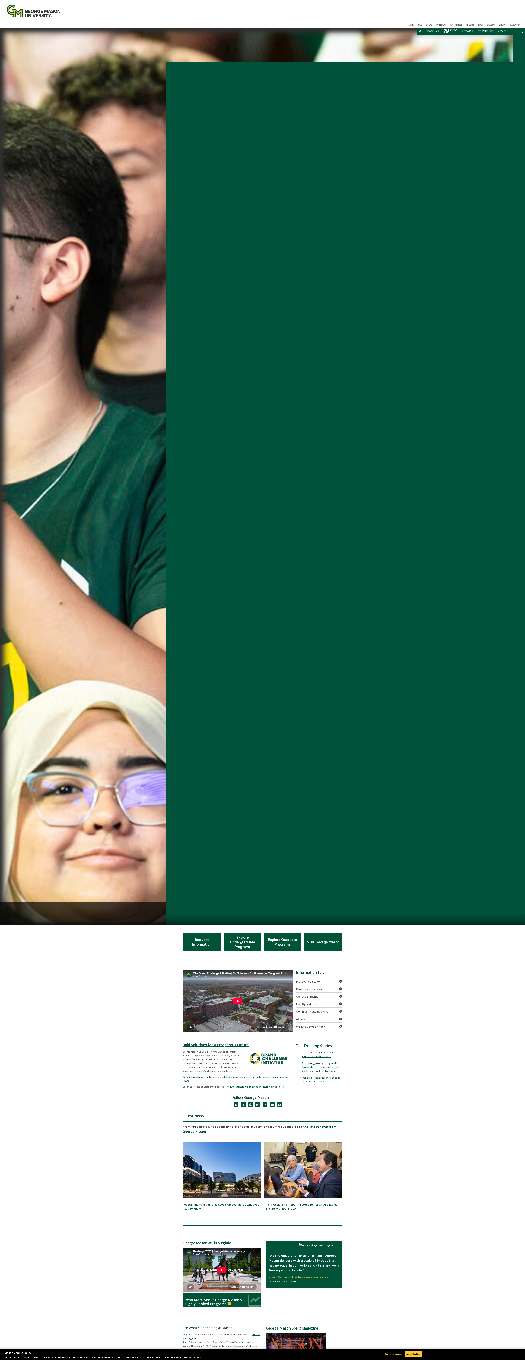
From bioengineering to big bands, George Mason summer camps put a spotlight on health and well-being (320, 1067)
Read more (301, 907)
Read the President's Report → (284, 1281)
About (502, 31)
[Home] (33, 11)
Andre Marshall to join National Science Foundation (262, 886)
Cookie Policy (195, 1357)
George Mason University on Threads (250, 1105)
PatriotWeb (441, 25)
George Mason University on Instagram (257, 1105)
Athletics (470, 25)
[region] (262, 1354)
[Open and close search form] (522, 31)
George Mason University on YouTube (272, 1105)
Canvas (429, 25)
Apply (411, 25)
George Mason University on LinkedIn (265, 1105)
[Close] (521, 1354)
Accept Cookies (413, 1354)
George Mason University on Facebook (236, 1105)
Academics (433, 31)
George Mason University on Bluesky (279, 1105)
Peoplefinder (456, 25)
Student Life (485, 31)
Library (502, 25)
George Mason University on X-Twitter (243, 1105)
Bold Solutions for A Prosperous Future (216, 1044)
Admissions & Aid (450, 31)
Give (420, 25)
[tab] (319, 982)
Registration (247, 1342)
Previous (81, 910)
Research (467, 31)
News (480, 25)
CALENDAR (491, 25)
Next (443, 910)
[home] (420, 31)
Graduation (514, 25)
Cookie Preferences (393, 1354)
